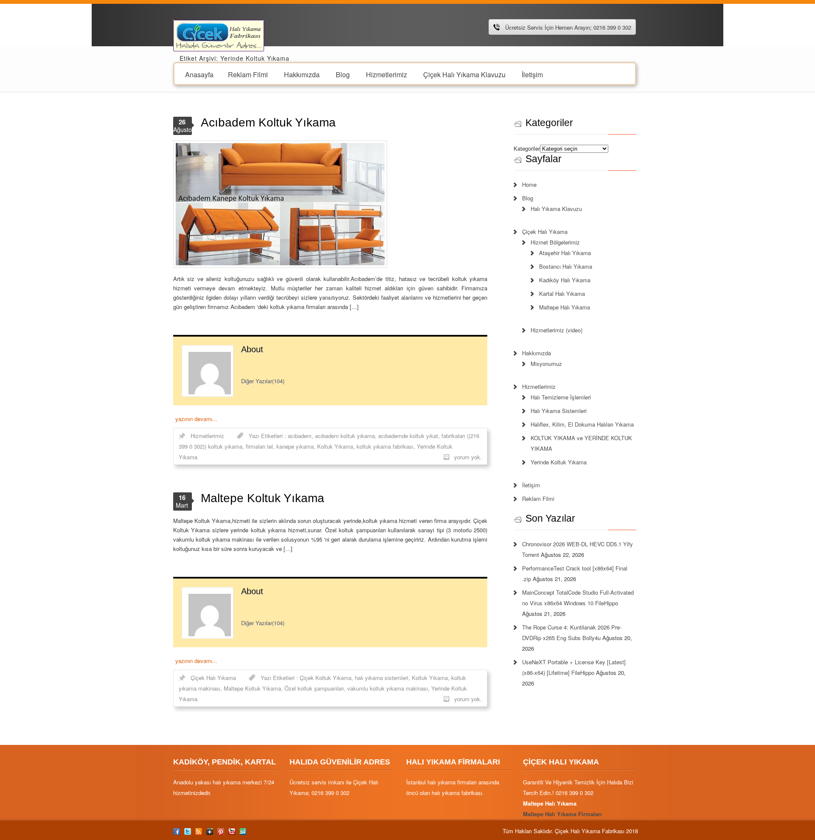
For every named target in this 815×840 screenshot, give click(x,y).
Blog (343, 74)
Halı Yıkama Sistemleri (559, 411)
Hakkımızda (302, 74)
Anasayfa (199, 74)
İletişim (532, 74)
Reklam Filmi (248, 74)
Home (529, 184)
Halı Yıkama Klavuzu (556, 209)
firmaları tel (259, 446)
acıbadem (300, 436)
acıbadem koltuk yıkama (345, 436)
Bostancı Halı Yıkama (565, 266)
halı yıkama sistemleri (381, 678)
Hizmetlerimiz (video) (556, 330)
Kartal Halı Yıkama (562, 293)
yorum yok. (468, 457)
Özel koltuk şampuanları (314, 688)
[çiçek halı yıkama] (218, 35)
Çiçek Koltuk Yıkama (325, 678)
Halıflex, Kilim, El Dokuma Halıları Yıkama (582, 424)
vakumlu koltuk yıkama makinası (387, 688)
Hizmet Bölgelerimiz (555, 242)
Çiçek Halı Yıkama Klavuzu (464, 74)
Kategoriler (527, 148)
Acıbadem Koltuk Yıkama (268, 122)
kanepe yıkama (295, 446)
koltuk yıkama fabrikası (385, 446)
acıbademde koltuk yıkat (408, 436)
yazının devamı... (196, 419)
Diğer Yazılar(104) (262, 381)
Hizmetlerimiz (386, 74)
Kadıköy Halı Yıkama (564, 280)
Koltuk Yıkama (335, 446)
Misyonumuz (546, 364)
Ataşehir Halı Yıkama (565, 253)
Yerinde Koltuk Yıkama (559, 462)
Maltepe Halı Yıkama (564, 307)
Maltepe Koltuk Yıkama (262, 498)
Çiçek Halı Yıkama (213, 678)
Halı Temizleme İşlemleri (561, 397)
